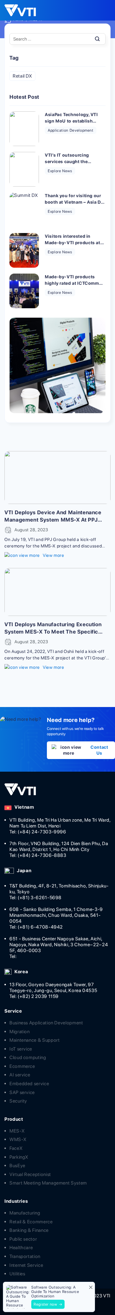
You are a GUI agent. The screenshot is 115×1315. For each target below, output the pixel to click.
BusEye (17, 1165)
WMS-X (17, 1139)
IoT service (20, 1049)
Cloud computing (27, 1057)
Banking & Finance (29, 1230)
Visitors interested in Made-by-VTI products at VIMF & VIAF (72, 240)
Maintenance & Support (34, 1040)
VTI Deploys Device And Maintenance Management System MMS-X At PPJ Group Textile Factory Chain (52, 516)
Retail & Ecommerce (31, 1221)
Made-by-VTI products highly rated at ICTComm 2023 (72, 280)
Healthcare (21, 1247)
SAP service (22, 1092)
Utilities (17, 1274)
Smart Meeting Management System (48, 1183)
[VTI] (23, 10)
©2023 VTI (98, 1296)
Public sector (23, 1239)
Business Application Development (46, 1023)
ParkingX (18, 1157)
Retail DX (22, 76)
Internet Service (26, 1265)
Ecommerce (22, 1066)
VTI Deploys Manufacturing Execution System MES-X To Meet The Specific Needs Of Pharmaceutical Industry (52, 628)
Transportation (24, 1256)
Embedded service (29, 1083)
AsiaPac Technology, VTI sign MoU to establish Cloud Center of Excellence (74, 118)
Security (18, 1101)
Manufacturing (24, 1213)
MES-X (16, 1131)
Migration (19, 1031)
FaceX (15, 1148)
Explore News (60, 171)
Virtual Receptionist (30, 1174)
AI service (19, 1075)
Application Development (70, 130)
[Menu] (102, 10)
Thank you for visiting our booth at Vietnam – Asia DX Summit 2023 (74, 199)
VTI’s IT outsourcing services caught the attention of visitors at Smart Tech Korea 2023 (70, 159)
